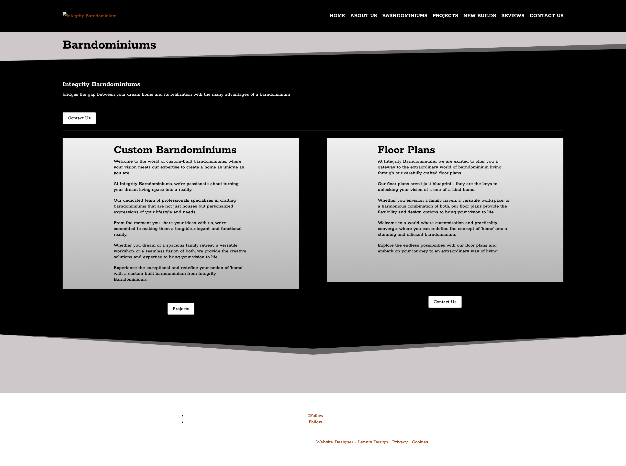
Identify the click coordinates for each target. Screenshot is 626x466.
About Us (363, 16)
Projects (445, 16)
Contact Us (546, 16)
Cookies (420, 442)
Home (337, 16)
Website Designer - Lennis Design (352, 442)
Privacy (400, 442)
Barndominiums (404, 16)
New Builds (479, 16)
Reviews (512, 16)
